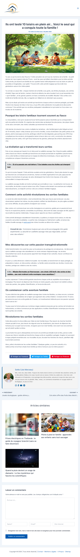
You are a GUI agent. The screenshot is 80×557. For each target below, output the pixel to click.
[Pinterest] (24, 385)
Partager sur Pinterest (61, 356)
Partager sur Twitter (41, 356)
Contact (40, 552)
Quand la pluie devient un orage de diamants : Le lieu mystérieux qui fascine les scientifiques (20, 473)
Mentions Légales (50, 552)
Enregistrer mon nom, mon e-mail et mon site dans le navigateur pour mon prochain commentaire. (39, 531)
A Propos (61, 552)
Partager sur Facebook (20, 356)
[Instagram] (16, 385)
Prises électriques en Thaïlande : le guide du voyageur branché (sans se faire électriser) (20, 441)
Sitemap (68, 552)
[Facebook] (18, 385)
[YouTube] (21, 385)
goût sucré (27, 222)
